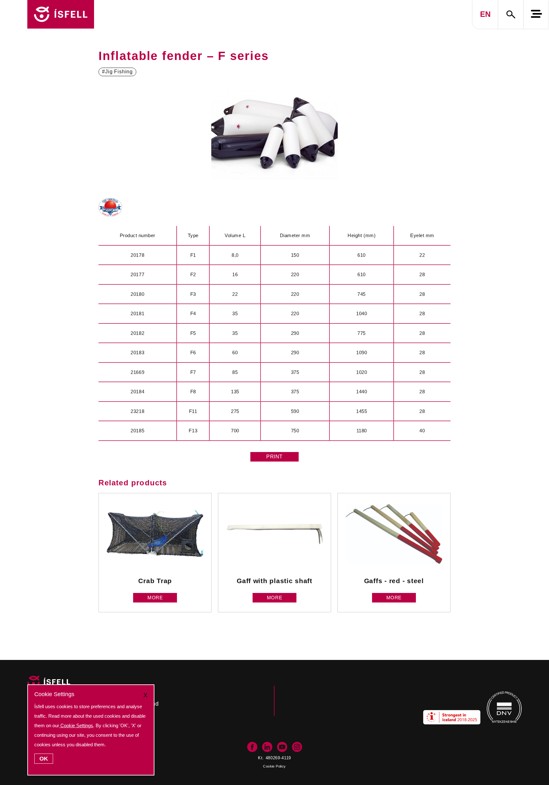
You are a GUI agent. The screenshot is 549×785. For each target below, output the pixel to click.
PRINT (274, 456)
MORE (155, 597)
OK (43, 758)
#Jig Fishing (117, 71)
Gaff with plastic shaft (274, 580)
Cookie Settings (76, 725)
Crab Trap (155, 580)
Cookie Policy (274, 766)
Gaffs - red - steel (394, 580)
